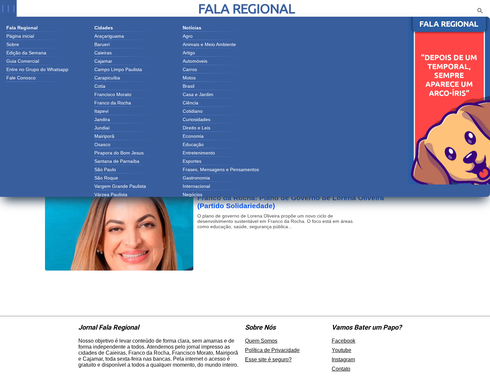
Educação (193, 144)
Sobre (12, 44)
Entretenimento (199, 152)
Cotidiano (193, 111)
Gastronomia (196, 177)
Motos (189, 77)
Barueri (102, 44)
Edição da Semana (26, 52)
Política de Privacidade (272, 350)
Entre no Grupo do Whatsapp (37, 69)
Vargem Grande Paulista (120, 186)
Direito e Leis (196, 127)
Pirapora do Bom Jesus (119, 152)
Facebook (343, 341)
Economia (193, 136)
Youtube (341, 350)
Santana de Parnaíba (116, 161)
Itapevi (101, 111)
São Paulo (105, 169)
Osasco (102, 144)
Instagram (343, 359)
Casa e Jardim (198, 94)
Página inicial (20, 36)
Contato (341, 369)
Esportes (192, 161)
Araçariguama (109, 36)
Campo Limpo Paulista (118, 69)
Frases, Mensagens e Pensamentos (221, 169)
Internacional (196, 186)
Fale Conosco (21, 77)
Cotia (99, 86)
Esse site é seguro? (268, 359)
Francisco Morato (112, 94)
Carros (190, 69)
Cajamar (103, 61)
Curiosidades (196, 119)
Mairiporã (104, 136)
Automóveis (195, 61)
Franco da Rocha (112, 102)
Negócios (192, 194)
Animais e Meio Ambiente (209, 44)
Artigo (189, 52)
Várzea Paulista (110, 194)
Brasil (188, 86)
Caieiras (103, 52)
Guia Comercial (22, 61)
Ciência (190, 102)
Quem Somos (261, 341)
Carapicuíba (107, 77)
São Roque (106, 177)
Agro (188, 36)
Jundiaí (102, 127)
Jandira (102, 119)
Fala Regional (246, 8)
